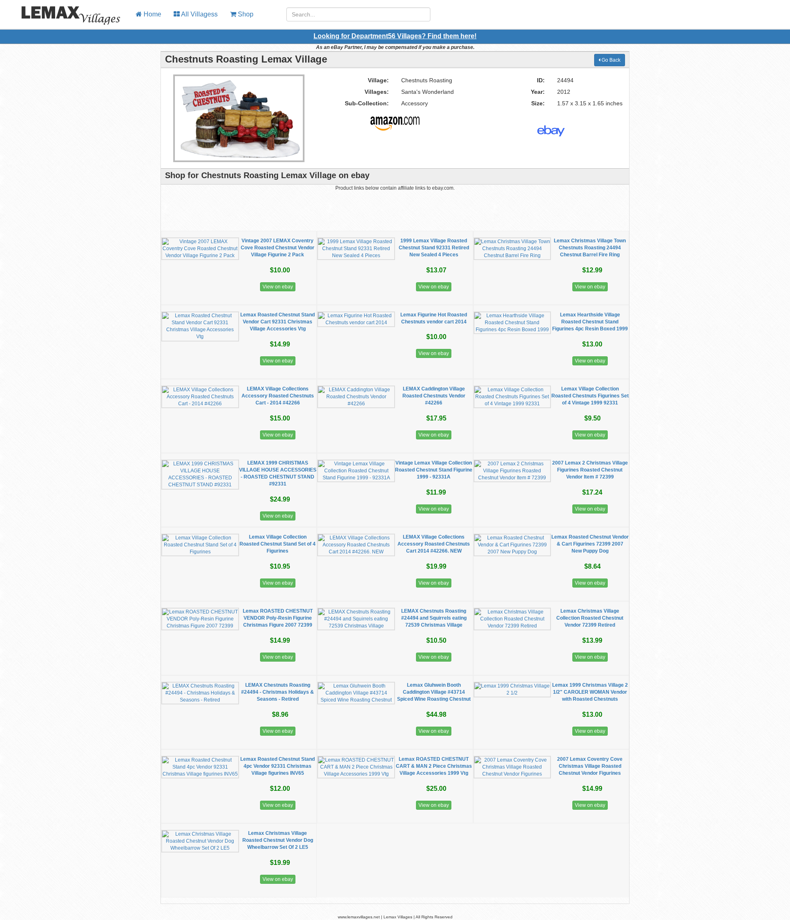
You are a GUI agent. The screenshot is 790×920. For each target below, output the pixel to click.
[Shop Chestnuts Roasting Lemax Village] (395, 120)
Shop (244, 14)
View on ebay (278, 287)
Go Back (610, 60)
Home (151, 14)
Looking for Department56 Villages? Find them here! (395, 36)
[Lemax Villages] (65, 10)
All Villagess (199, 14)
